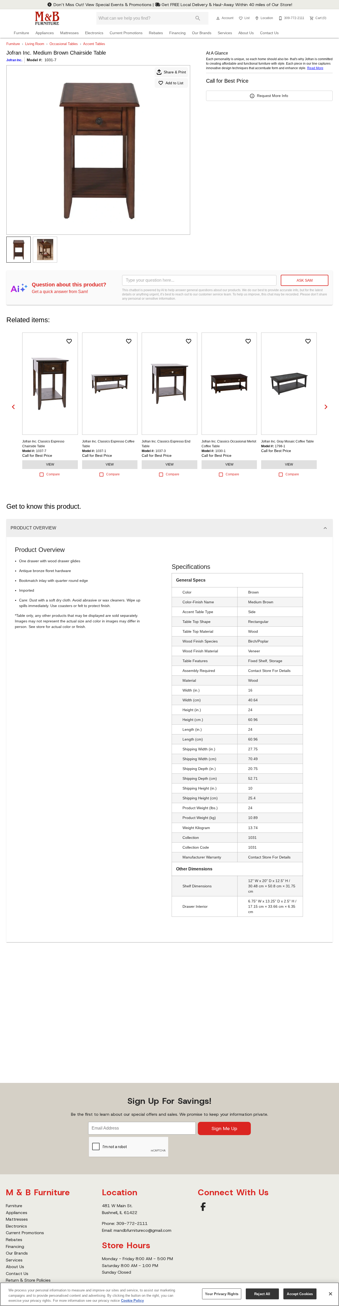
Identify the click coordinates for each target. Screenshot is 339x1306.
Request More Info (272, 96)
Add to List (174, 83)
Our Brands (201, 33)
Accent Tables (94, 44)
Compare (53, 474)
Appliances (44, 33)
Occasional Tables (64, 44)
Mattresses (69, 33)
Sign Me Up (224, 1128)
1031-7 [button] (50, 60)
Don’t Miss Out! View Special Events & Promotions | (103, 4)
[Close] (330, 1294)
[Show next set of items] (326, 407)
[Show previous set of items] (13, 407)
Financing (177, 33)
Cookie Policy (132, 1301)
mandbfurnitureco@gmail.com (142, 1230)
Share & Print (175, 72)
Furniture (21, 33)
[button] (218, 18)
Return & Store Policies (28, 1280)
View (50, 464)
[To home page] (47, 18)
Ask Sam (305, 280)
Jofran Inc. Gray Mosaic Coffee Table (287, 441)
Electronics (94, 33)
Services (225, 33)
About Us (246, 33)
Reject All (262, 1294)
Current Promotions (126, 33)
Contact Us (269, 33)
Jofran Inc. (14, 60)
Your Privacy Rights (221, 1294)
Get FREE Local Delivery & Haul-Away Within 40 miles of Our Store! (226, 4)
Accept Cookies (300, 1294)
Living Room (34, 44)
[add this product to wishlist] (69, 341)
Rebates (156, 33)
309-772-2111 (132, 1223)
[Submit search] (197, 18)
